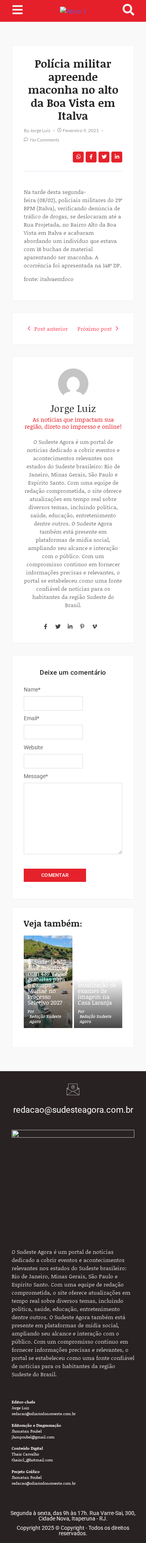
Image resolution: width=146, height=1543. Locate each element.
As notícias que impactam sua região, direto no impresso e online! (73, 423)
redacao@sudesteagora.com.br (73, 1110)
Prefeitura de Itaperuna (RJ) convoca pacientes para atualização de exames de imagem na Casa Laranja (98, 982)
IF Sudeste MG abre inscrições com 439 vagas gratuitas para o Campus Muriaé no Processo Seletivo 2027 (48, 982)
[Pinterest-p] (82, 626)
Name (32, 689)
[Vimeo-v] (94, 626)
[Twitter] (57, 626)
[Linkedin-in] (70, 626)
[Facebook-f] (45, 626)
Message (36, 776)
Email (31, 718)
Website (33, 747)
